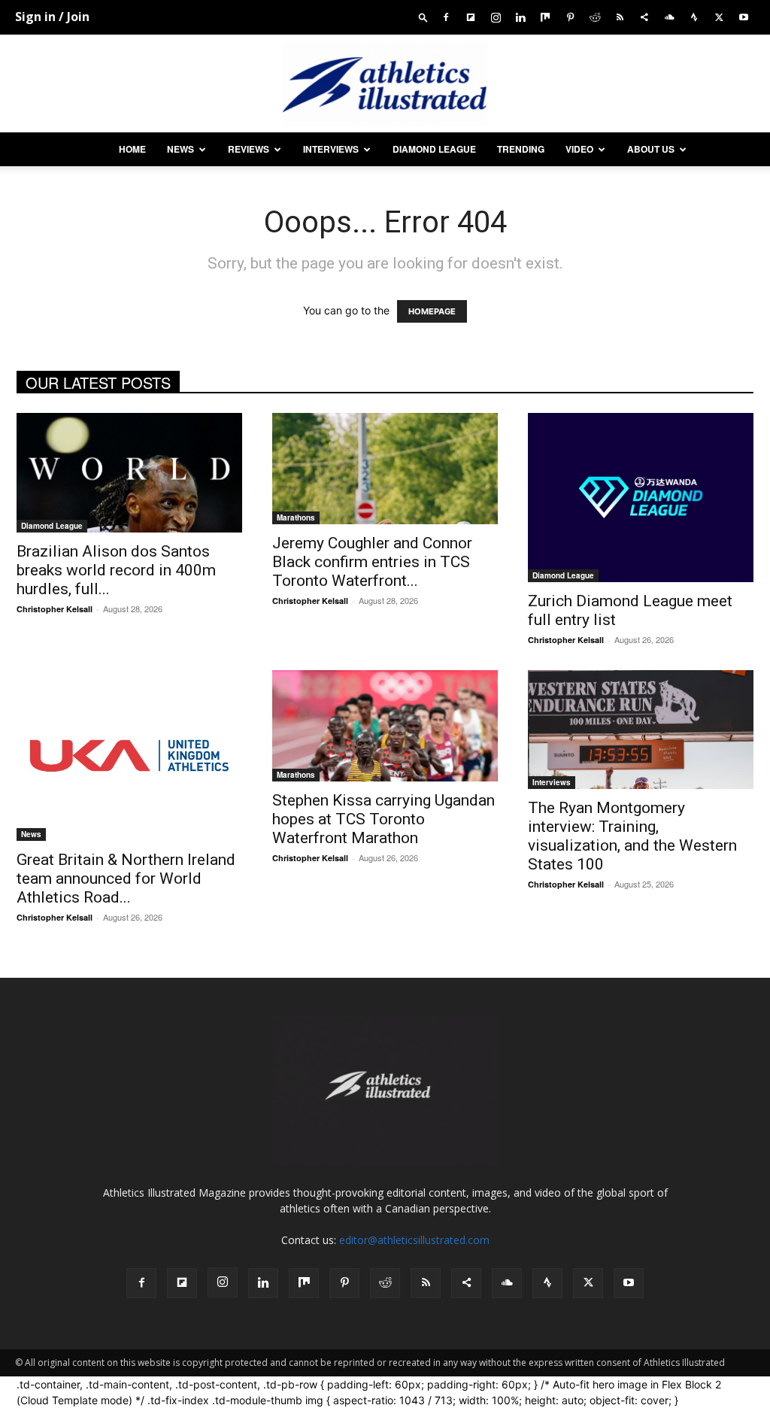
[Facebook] (446, 17)
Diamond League (434, 149)
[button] (423, 17)
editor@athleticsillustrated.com (414, 1240)
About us (651, 149)
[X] (719, 17)
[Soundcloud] (669, 17)
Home (132, 149)
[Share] (644, 17)
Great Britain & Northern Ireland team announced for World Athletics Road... (126, 878)
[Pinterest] (570, 17)
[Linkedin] (520, 17)
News (180, 149)
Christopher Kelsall (54, 608)
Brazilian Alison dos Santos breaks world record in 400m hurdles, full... (116, 570)
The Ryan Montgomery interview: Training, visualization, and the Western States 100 (632, 836)
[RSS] (619, 17)
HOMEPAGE (432, 311)
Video (579, 149)
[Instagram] (495, 17)
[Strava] (694, 17)
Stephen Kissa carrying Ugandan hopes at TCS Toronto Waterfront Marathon (383, 819)
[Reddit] (595, 17)
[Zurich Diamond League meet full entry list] (640, 497)
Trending (520, 149)
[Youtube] (743, 17)
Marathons (296, 517)
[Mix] (545, 17)
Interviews (331, 149)
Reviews (248, 149)
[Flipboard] (470, 17)
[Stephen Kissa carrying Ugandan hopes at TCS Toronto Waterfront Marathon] (385, 725)
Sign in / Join (52, 16)
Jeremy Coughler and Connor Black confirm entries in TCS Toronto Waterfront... (372, 562)
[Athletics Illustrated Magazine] (385, 84)
